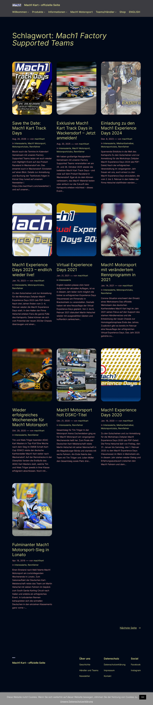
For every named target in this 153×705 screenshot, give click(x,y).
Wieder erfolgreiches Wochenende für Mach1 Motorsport (30, 417)
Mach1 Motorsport (36, 143)
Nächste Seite (130, 627)
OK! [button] (142, 697)
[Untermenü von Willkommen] (28, 12)
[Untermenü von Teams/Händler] (116, 12)
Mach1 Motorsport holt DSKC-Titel (74, 412)
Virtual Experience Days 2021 (74, 267)
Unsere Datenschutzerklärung (76, 701)
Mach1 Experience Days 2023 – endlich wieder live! (32, 269)
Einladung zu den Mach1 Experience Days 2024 (118, 128)
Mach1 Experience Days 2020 (118, 412)
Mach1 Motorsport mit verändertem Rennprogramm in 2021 (118, 272)
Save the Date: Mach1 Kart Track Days (29, 128)
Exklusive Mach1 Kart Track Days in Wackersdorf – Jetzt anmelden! (76, 130)
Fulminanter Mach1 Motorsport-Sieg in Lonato (30, 549)
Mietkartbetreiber (125, 143)
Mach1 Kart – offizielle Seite (42, 5)
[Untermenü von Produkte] (44, 12)
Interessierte (20, 143)
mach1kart (40, 139)
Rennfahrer (34, 146)
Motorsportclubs (20, 146)
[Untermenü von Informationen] (66, 12)
